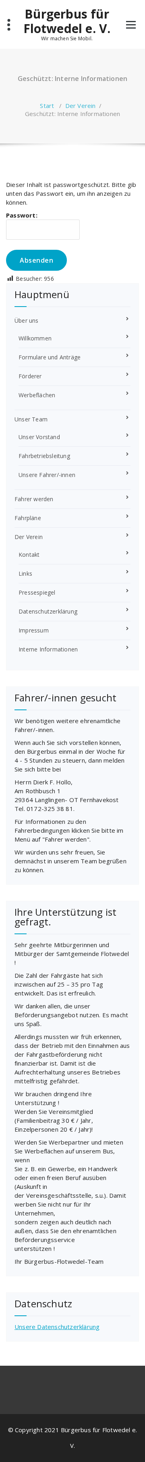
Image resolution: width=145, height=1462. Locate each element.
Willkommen (35, 338)
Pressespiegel (37, 592)
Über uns (26, 320)
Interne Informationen (48, 649)
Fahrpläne (27, 518)
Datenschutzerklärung (48, 611)
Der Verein (80, 106)
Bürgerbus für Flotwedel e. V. (67, 21)
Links (25, 573)
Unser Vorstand (39, 437)
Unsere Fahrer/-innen (47, 475)
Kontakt (29, 554)
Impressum (34, 630)
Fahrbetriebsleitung (44, 456)
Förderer (30, 376)
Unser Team (31, 419)
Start (47, 106)
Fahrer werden (34, 499)
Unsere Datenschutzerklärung (56, 1327)
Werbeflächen (37, 395)
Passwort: (21, 215)
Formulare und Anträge (50, 357)
